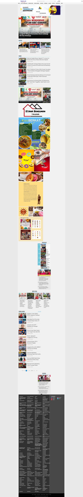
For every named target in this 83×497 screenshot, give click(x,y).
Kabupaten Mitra (37, 440)
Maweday (44, 457)
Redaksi (35, 494)
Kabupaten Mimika (45, 439)
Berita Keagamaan (45, 407)
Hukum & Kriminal (36, 3)
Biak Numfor (44, 415)
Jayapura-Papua (29, 434)
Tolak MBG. (36, 487)
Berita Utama (29, 415)
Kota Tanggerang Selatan (46, 455)
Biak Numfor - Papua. (22, 416)
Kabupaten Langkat (37, 439)
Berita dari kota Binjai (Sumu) (38, 403)
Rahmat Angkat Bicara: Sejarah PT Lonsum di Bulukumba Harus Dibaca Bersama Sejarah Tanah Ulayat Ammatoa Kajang (38, 60)
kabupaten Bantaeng (30, 436)
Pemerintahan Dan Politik (23, 466)
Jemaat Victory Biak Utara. (45, 434)
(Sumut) (36, 396)
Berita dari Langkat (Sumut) (22, 408)
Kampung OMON (45, 441)
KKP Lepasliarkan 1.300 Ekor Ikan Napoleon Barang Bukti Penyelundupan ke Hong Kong (44, 387)
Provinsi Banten (45, 471)
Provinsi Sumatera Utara (38, 472)
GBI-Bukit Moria (45, 424)
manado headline (37, 457)
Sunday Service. (37, 484)
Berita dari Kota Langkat (46, 404)
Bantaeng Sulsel (45, 400)
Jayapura (20, 433)
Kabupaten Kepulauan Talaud (30, 439)
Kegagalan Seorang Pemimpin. (30, 443)
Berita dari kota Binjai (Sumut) (46, 403)
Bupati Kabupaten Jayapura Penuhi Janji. (30, 420)
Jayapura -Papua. (37, 433)
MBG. (20, 459)
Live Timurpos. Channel (38, 456)
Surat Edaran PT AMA (22, 485)
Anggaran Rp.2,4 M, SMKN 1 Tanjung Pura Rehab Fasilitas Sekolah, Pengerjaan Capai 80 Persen (34, 349)
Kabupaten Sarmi (45, 440)
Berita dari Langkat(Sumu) (31, 407)
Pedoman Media (43, 494)
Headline (20, 37)
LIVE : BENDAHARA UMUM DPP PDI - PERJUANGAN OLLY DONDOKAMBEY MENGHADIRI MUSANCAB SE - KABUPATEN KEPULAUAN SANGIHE (44, 278)
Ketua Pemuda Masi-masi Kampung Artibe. (46, 449)
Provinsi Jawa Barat (30, 473)
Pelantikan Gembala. (38, 465)
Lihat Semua (39, 311)
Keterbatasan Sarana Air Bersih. (30, 449)
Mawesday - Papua (37, 458)
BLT (19, 417)
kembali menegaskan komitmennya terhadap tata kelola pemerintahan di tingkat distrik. (38, 444)
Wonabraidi (28, 491)
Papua (20, 464)
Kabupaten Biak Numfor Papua (46, 436)
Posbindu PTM (29, 471)
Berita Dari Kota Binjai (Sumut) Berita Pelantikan (23, 405)
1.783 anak (44, 396)
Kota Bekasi (44, 451)
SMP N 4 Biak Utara (37, 483)
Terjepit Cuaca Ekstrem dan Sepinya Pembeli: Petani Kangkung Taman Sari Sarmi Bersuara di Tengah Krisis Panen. (46, 303)
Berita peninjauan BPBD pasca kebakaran (38, 412)
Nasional (53, 3)
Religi (36, 477)
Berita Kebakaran (45, 408)
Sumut (28, 484)
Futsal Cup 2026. (37, 424)
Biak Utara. (36, 416)
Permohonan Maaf (37, 468)
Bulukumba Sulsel (45, 418)
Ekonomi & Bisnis (30, 3)
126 (32, 370)
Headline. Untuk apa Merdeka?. (30, 429)
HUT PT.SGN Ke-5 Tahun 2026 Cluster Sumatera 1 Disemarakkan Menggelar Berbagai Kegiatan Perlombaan (38, 71)
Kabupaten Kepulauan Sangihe (22, 439)
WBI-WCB (44, 490)
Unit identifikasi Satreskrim (45, 489)
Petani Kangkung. (21, 469)
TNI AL (20, 487)
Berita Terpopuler (22, 415)
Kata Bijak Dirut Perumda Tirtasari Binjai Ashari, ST (33, 320)
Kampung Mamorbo (30, 441)
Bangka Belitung (21, 400)
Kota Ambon (44, 450)
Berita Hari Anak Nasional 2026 (38, 408)
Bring (35, 418)
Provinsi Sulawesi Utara (30, 472)
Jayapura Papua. (45, 433)
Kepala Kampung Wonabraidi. (45, 446)
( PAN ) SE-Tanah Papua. (30, 396)
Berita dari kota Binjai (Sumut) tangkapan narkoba (38, 405)
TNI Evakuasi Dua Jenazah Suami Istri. (30, 487)
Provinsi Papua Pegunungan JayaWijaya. (22, 475)
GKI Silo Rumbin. (37, 425)
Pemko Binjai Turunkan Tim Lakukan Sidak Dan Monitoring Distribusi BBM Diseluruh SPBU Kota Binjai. (43, 283)
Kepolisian (28, 447)
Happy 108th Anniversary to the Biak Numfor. (23, 428)
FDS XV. (20, 424)
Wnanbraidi (21, 491)
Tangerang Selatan (37, 485)
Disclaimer (47, 494)
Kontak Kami (38, 494)
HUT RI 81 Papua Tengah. (46, 428)
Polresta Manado (21, 471)
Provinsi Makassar (37, 473)
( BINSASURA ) (21, 396)
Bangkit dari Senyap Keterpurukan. (30, 401)
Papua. (43, 464)
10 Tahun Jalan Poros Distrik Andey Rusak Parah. (22, 398)
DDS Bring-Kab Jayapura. (46, 419)
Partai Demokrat (29, 465)
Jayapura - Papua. (29, 433)
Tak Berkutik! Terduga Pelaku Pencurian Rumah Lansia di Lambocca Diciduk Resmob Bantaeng (38, 64)
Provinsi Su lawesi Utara (23, 472)
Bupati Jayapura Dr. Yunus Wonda (23, 420)
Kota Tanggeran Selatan (30, 455)
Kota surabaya (21, 455)
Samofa (20, 478)
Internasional (58, 3)
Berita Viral (36, 415)
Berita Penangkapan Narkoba (22, 412)
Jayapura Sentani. (22, 434)
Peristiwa (28, 468)
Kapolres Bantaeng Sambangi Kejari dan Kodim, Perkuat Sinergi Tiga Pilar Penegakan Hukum (34, 355)
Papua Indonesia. (29, 464)
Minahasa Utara (45, 459)
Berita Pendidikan (29, 412)
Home (19, 3)
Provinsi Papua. (29, 474)
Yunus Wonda (37, 491)
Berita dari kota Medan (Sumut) (46, 406)
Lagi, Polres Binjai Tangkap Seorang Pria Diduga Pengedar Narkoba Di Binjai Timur (43, 287)
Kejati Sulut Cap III (45, 442)
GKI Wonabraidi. (45, 425)
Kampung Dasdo (21, 441)
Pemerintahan (45, 465)
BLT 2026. (28, 417)
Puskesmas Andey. (22, 477)
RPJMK (43, 477)
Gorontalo (28, 426)
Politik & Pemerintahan (24, 3)
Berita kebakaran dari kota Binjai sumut (22, 410)
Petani (43, 468)
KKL (19, 450)
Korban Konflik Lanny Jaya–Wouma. (38, 451)
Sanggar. (28, 478)
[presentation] (48, 16)
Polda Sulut (29, 469)
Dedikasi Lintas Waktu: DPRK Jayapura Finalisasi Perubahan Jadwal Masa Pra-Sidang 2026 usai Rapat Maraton (38, 303)
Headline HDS (44, 427)
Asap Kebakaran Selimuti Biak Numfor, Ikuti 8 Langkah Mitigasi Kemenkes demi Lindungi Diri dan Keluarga (34, 33)
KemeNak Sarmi (45, 444)
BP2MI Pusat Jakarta (30, 418)
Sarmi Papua (44, 478)
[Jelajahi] (82, 1)
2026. (35, 397)
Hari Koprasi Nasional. (30, 427)
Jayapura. (36, 434)
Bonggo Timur (21, 418)
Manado (28, 457)
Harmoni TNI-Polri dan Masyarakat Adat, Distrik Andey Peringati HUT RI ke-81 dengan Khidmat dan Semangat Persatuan (45, 51)
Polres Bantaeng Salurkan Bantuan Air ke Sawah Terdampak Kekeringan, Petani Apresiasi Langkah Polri (39, 76)
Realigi (28, 477)
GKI (27, 425)
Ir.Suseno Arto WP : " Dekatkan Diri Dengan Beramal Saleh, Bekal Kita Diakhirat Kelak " (33, 327)
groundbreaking (37, 426)
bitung (44, 416)
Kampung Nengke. (37, 441)
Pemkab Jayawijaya (37, 466)
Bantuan (36, 401)
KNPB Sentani (29, 450)
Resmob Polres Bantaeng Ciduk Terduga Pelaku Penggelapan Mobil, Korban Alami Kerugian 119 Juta (33, 366)
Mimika (36, 459)
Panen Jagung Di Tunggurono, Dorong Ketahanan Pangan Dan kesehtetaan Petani (33, 338)
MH (27, 459)
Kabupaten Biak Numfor (38, 436)
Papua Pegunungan (37, 464)
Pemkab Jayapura (29, 466)
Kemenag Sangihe (45, 443)
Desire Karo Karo (37, 420)
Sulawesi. (44, 483)
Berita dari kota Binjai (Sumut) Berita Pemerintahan (30, 405)
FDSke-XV (28, 424)
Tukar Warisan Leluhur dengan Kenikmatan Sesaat (38, 489)
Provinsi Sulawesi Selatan (38, 474)
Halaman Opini (45, 426)
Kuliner (28, 456)
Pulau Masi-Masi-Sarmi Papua (46, 476)
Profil (62, 3)
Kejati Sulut (36, 442)
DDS (35, 419)
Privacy (50, 494)
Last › (36, 370)
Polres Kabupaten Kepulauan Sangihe (45, 470)
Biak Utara (28, 416)
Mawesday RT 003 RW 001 (46, 458)
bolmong (44, 417)
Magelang (44, 456)
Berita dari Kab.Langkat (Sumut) (22, 403)
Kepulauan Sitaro (37, 447)
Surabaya (44, 484)
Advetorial (44, 397)
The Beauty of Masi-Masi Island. (46, 486)
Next (34, 370)
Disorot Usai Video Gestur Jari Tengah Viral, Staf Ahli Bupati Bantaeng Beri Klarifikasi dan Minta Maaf (34, 50)
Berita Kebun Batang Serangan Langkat (30, 410)
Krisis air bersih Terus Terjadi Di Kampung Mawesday (22, 457)
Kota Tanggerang (37, 455)
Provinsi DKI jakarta (22, 473)
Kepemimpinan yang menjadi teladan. (22, 448)
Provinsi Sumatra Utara (38, 475)
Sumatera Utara (21, 484)
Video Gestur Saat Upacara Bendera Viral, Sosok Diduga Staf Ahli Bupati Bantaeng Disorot (23, 50)
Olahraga (49, 3)
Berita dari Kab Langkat (46, 401)
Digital (44, 420)
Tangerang (28, 485)
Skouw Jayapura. (21, 483)
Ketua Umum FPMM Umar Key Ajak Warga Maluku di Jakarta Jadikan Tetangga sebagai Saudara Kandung (43, 383)
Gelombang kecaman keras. (22, 425)
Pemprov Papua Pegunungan (45, 467)
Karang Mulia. (21, 442)
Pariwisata (21, 465)
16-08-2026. (28, 397)
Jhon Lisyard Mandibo (22, 436)
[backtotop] (41, 395)
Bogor (36, 417)
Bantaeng (36, 400)
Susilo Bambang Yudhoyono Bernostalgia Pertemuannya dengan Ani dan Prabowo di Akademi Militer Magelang (43, 392)
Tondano (44, 487)
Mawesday (28, 458)
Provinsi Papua (45, 473)
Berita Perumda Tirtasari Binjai (46, 412)
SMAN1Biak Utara (29, 483)
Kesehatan (41, 3)
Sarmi (36, 478)
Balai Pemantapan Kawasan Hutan (45, 399)
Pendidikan (45, 3)
